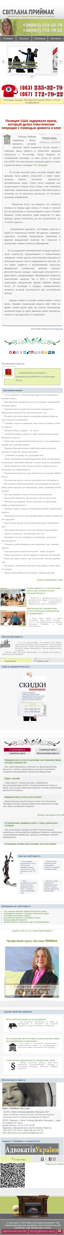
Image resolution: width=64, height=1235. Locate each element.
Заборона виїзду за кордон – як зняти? (21, 430)
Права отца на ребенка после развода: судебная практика (29, 573)
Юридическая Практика (52, 329)
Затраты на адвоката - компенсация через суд (24, 533)
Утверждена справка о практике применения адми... (27, 913)
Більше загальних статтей (51, 815)
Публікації (40, 38)
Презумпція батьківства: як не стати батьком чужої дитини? (30, 530)
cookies (47, 1228)
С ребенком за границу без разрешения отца (23, 455)
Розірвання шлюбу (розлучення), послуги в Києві (30, 844)
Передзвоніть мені (42, 1231)
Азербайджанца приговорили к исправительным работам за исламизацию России (35, 377)
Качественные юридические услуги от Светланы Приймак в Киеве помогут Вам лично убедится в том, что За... (28, 867)
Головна (8, 38)
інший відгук (10, 661)
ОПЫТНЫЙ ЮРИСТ (43, 931)
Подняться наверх (54, 1164)
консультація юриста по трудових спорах (22, 918)
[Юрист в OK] (54, 1159)
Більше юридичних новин (50, 580)
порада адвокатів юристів (15, 920)
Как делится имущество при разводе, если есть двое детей (30, 498)
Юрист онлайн (12, 778)
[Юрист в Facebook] (50, 1159)
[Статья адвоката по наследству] (23, 60)
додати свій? (43, 661)
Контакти (56, 38)
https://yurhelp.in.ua (11, 1133)
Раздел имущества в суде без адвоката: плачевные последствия (32, 555)
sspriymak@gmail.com (33, 1133)
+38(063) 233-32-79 (42, 25)
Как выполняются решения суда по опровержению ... (27, 922)
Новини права (49, 138)
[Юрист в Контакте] (42, 1159)
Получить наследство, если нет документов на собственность (31, 480)
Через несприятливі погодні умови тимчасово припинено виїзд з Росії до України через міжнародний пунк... (28, 887)
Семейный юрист (48, 750)
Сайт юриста (14, 1223)
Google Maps (20, 1160)
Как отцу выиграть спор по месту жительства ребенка (28, 494)
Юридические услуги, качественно (23, 797)
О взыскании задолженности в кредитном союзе (30, 1060)
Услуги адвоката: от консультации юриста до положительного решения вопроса (44, 590)
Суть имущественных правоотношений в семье (25, 911)
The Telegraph (40, 165)
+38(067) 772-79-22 (42, 30)
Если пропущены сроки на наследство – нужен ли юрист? (29, 551)
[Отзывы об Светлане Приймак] (7, 644)
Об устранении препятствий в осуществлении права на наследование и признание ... (32, 1039)
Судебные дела (17, 753)
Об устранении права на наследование (26, 1019)
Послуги (24, 38)
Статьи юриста (17, 750)
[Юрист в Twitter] (46, 1159)
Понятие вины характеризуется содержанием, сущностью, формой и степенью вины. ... (51, 865)
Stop (32, 76)
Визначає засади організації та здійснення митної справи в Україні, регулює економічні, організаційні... (51, 886)
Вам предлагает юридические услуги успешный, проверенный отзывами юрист (43, 611)
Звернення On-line (15, 1231)
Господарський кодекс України (17, 915)
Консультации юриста (48, 753)
